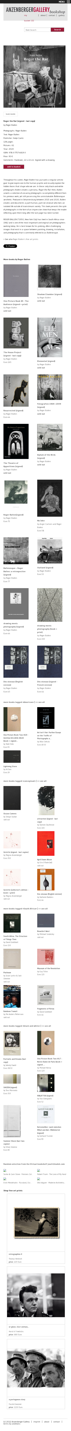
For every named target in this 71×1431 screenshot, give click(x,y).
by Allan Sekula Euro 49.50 (49, 738)
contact (52, 15)
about (43, 15)
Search (57, 29)
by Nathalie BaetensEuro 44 (49, 897)
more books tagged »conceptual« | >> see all (25, 781)
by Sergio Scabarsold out (10, 816)
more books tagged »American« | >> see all (24, 702)
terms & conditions (11, 1423)
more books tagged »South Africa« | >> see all (25, 908)
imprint (36, 1421)
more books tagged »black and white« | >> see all (27, 1026)
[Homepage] (35, 12)
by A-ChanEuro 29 (10, 769)
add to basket (14, 166)
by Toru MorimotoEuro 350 (10, 1090)
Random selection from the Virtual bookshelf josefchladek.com (34, 1164)
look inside (10, 114)
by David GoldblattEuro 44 (45, 1012)
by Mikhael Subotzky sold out (45, 934)
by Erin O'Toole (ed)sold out (44, 862)
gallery (61, 15)
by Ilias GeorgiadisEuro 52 (45, 1098)
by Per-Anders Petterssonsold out (13, 1014)
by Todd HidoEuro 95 (15, 741)
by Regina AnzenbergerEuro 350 (16, 855)
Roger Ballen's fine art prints (25, 239)
